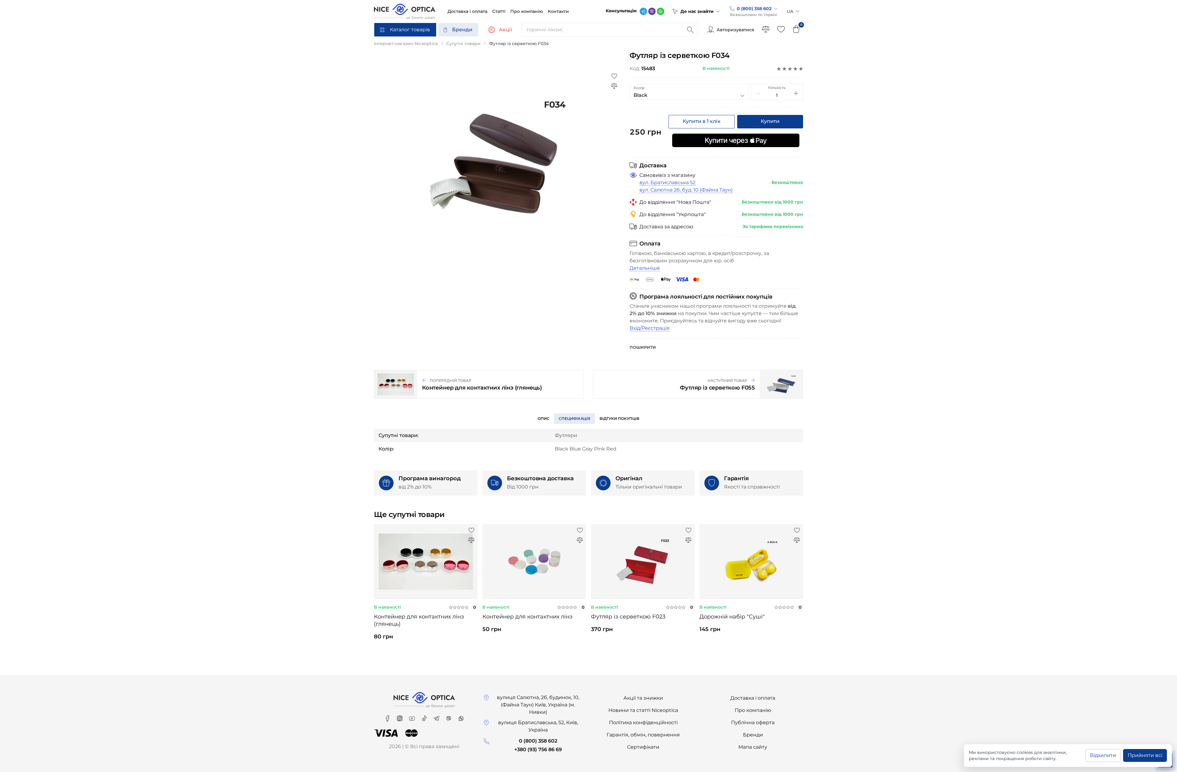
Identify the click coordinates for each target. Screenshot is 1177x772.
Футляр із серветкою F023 (628, 616)
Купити (770, 121)
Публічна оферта (753, 722)
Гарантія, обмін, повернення (643, 735)
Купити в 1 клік (702, 121)
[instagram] (400, 716)
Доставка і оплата (752, 698)
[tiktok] (425, 716)
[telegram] (643, 11)
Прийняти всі (1145, 755)
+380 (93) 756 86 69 (538, 749)
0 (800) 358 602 (538, 741)
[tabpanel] (425, 587)
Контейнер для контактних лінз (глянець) (419, 620)
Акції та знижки (643, 698)
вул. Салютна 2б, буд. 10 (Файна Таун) (686, 190)
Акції (505, 29)
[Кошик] (796, 30)
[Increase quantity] (796, 93)
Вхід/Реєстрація (650, 328)
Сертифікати (643, 747)
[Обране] (781, 30)
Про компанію (753, 710)
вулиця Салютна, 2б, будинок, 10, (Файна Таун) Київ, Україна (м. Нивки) (538, 704)
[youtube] (412, 716)
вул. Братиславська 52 (667, 182)
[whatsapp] (660, 11)
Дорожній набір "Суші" (732, 616)
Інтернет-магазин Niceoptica (406, 43)
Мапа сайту (752, 747)
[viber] (652, 11)
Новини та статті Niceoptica (643, 710)
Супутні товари (463, 43)
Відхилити (1103, 755)
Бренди (462, 29)
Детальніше (645, 268)
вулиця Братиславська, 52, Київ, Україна (538, 726)
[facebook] (388, 716)
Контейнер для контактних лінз (527, 616)
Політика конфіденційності (643, 722)
